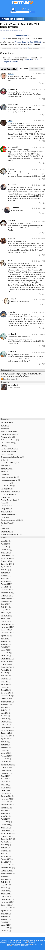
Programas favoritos (22, 35)
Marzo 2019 (6, 787)
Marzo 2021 (6, 719)
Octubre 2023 (6, 630)
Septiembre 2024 (7, 598)
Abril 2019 (5, 785)
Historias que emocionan (10, 480)
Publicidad (31, 942)
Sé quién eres (6, 511)
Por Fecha (24, 69)
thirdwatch (12, 334)
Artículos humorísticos (10, 434)
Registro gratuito (27, 9)
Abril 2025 (5, 578)
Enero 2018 (6, 827)
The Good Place (7, 523)
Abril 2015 (5, 922)
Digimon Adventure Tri (9, 451)
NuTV (10, 261)
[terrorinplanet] (4, 389)
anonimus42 (13, 105)
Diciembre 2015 (7, 899)
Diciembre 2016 (7, 865)
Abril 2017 (5, 853)
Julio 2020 (5, 742)
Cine (4, 446)
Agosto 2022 (6, 670)
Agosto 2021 (6, 704)
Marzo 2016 (6, 891)
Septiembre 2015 (8, 908)
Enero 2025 (6, 587)
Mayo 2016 (6, 885)
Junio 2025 (5, 572)
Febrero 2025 (6, 584)
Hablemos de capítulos (10, 477)
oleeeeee (12, 185)
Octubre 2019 (6, 767)
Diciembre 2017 (7, 830)
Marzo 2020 (6, 753)
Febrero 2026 (6, 550)
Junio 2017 (5, 848)
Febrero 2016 (6, 893)
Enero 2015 (6, 931)
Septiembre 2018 (7, 805)
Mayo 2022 (5, 678)
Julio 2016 (6, 879)
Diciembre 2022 (7, 658)
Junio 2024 (6, 607)
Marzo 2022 (6, 684)
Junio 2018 (6, 813)
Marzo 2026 (6, 547)
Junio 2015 (5, 916)
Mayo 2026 (5, 541)
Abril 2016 (5, 888)
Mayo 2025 (6, 575)
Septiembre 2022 (7, 667)
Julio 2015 (6, 913)
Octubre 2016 (7, 870)
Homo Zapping (7, 483)
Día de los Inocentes (9, 448)
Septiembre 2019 (7, 770)
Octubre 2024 (7, 595)
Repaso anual (6, 506)
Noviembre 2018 (7, 799)
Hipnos (11, 73)
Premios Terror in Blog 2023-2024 (28, 42)
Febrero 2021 (6, 721)
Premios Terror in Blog (20, 48)
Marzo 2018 (6, 822)
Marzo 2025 (6, 581)
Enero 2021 (6, 724)
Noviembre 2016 (8, 868)
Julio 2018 (5, 810)
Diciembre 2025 (7, 555)
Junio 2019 (5, 779)
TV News (34, 944)
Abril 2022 (5, 681)
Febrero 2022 (6, 687)
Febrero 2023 (6, 653)
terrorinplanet (7, 48)
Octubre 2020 (6, 733)
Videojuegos (6, 529)
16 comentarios (34, 48)
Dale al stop (21, 944)
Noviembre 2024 (7, 593)
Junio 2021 (5, 710)
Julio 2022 (5, 673)
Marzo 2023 (6, 650)
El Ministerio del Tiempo (10, 463)
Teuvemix (28, 944)
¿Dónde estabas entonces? (11, 534)
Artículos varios (8, 437)
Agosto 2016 (6, 876)
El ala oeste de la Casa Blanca (12, 457)
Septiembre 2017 (8, 839)
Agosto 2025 (6, 567)
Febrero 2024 (6, 618)
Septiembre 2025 (7, 564)
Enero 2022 (6, 690)
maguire (11, 239)
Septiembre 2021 (7, 701)
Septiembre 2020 (7, 736)
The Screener (24, 945)
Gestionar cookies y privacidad (17, 942)
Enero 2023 (6, 656)
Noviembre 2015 (7, 902)
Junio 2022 (6, 676)
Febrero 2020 (6, 756)
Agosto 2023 (6, 636)
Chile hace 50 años (8, 443)
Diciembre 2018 (7, 796)
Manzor (11, 169)
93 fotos (10, 387)
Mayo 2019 (5, 782)
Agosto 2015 (6, 911)
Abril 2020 (5, 750)
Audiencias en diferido (10, 440)
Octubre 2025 (6, 561)
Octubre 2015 (7, 905)
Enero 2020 (6, 759)
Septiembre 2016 (8, 873)
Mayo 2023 (5, 644)
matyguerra (12, 89)
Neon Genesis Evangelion (10, 491)
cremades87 (13, 147)
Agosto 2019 (6, 773)
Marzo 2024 (6, 615)
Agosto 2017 (6, 842)
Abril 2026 (5, 544)
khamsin (11, 312)
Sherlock (5, 517)
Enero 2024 (6, 621)
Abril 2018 (5, 819)
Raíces (4, 503)
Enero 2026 (6, 552)
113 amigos (17, 387)
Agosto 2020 (6, 739)
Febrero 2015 (6, 928)
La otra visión (16, 945)
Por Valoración (37, 69)
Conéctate (28, 60)
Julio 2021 (5, 707)
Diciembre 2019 (7, 762)
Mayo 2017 (5, 850)
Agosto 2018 (6, 807)
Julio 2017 (6, 845)
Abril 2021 (5, 716)
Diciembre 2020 (7, 727)
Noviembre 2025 (7, 558)
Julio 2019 (5, 776)
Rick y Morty (6, 509)
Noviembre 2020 (7, 730)
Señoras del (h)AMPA (9, 514)
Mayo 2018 (5, 816)
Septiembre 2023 (7, 633)
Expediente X (7, 468)
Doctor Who (7, 454)
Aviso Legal (33, 940)
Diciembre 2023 (7, 624)
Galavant (5, 474)
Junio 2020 (5, 744)
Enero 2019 (6, 793)
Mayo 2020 (5, 747)
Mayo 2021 (5, 713)
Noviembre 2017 (8, 833)
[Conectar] (13, 9)
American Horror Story (9, 431)
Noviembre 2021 (7, 696)
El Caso (4, 460)
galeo (10, 120)
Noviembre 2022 (7, 661)
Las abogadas (6, 488)
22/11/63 (5, 425)
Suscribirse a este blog (10, 379)
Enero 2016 (6, 896)
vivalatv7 (11, 221)
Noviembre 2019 (8, 764)
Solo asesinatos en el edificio (12, 520)
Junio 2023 (6, 641)
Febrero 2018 (6, 825)
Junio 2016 (5, 882)
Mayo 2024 (5, 610)
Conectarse (18, 9)
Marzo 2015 (6, 925)
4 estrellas (6, 428)
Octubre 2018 (6, 802)
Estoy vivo (5, 466)
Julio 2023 (5, 638)
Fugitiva (4, 471)
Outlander (5, 497)
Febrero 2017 (7, 859)
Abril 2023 (5, 647)
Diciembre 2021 (7, 693)
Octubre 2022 (6, 664)
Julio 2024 (5, 604)
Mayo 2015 (5, 919)
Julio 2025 (6, 570)
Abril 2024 (6, 613)
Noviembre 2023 (7, 627)
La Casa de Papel (8, 486)
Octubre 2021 (6, 699)
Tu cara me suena (8, 526)
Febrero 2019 (6, 790)
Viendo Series (7, 531)
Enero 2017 (6, 862)
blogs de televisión (15, 940)
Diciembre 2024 (7, 590)
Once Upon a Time (8, 494)
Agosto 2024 (6, 601)
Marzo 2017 (6, 856)
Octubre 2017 (7, 836)
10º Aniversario (7, 423)
